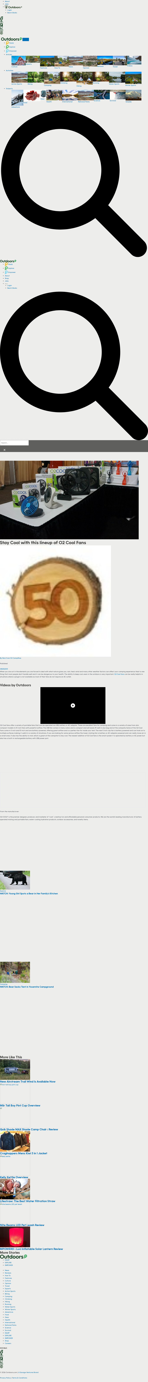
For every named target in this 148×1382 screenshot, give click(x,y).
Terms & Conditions (19, 1378)
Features (43, 68)
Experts (29, 64)
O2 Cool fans (119, 674)
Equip (11, 43)
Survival (113, 101)
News (71, 67)
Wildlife (129, 102)
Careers (8, 1343)
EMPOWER (9, 1265)
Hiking (78, 86)
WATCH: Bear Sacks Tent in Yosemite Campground (27, 986)
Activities (9, 70)
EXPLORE (8, 1263)
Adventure (15, 107)
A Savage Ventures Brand (28, 1372)
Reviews (100, 66)
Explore (12, 47)
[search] (14, 442)
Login (9, 10)
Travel (115, 67)
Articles (9, 54)
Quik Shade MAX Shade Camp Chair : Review (29, 1129)
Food (25, 102)
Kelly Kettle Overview (14, 1177)
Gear (43, 99)
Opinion (86, 68)
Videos (129, 66)
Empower (13, 51)
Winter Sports (130, 85)
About (7, 1)
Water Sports (114, 84)
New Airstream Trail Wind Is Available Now (27, 1081)
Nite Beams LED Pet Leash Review (22, 1225)
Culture (14, 67)
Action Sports (16, 84)
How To (57, 68)
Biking (30, 84)
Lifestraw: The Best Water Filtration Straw (27, 1201)
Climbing (63, 83)
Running (96, 83)
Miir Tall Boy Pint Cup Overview (20, 1105)
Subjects (9, 88)
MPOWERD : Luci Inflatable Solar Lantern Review (31, 1248)
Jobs (7, 4)
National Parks (84, 102)
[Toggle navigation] (25, 39)
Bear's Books (12, 13)
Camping (47, 85)
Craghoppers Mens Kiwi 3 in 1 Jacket (23, 1153)
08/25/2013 (4, 669)
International (67, 102)
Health (49, 102)
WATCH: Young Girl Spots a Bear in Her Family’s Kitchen (29, 893)
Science (97, 101)
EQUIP (7, 1260)
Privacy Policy (5, 1378)
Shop (7, 278)
